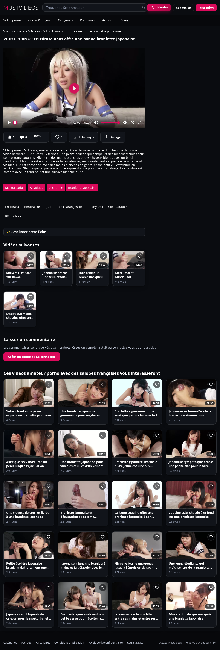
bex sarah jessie (70, 207)
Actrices (108, 20)
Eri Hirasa (37, 31)
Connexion (183, 7)
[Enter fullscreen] (139, 122)
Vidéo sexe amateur (15, 31)
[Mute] (96, 122)
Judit (50, 207)
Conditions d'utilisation (69, 642)
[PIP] (132, 122)
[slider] (43, 123)
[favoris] (30, 256)
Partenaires (42, 642)
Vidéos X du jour (39, 20)
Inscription (206, 7)
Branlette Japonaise (82, 188)
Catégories (65, 20)
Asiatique (36, 188)
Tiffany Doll (95, 207)
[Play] (9, 122)
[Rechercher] (143, 7)
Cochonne (56, 188)
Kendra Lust (33, 207)
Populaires (87, 20)
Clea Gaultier (117, 207)
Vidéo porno (12, 20)
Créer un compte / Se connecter (31, 357)
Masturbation (15, 188)
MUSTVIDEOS (21, 7)
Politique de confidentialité (105, 642)
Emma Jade (13, 215)
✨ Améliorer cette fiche (26, 232)
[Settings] (124, 122)
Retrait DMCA (135, 642)
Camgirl (126, 20)
